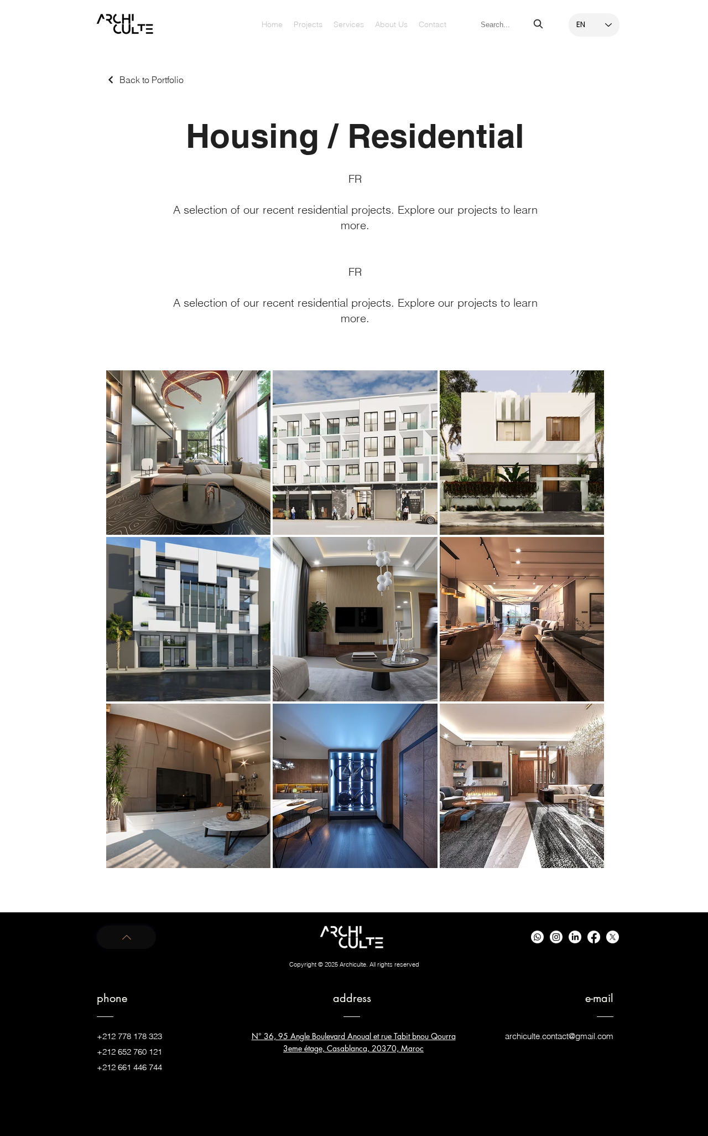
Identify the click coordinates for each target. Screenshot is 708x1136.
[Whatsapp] (537, 937)
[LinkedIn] (575, 937)
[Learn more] (126, 937)
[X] (612, 937)
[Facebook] (593, 937)
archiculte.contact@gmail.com (559, 1036)
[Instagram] (556, 937)
